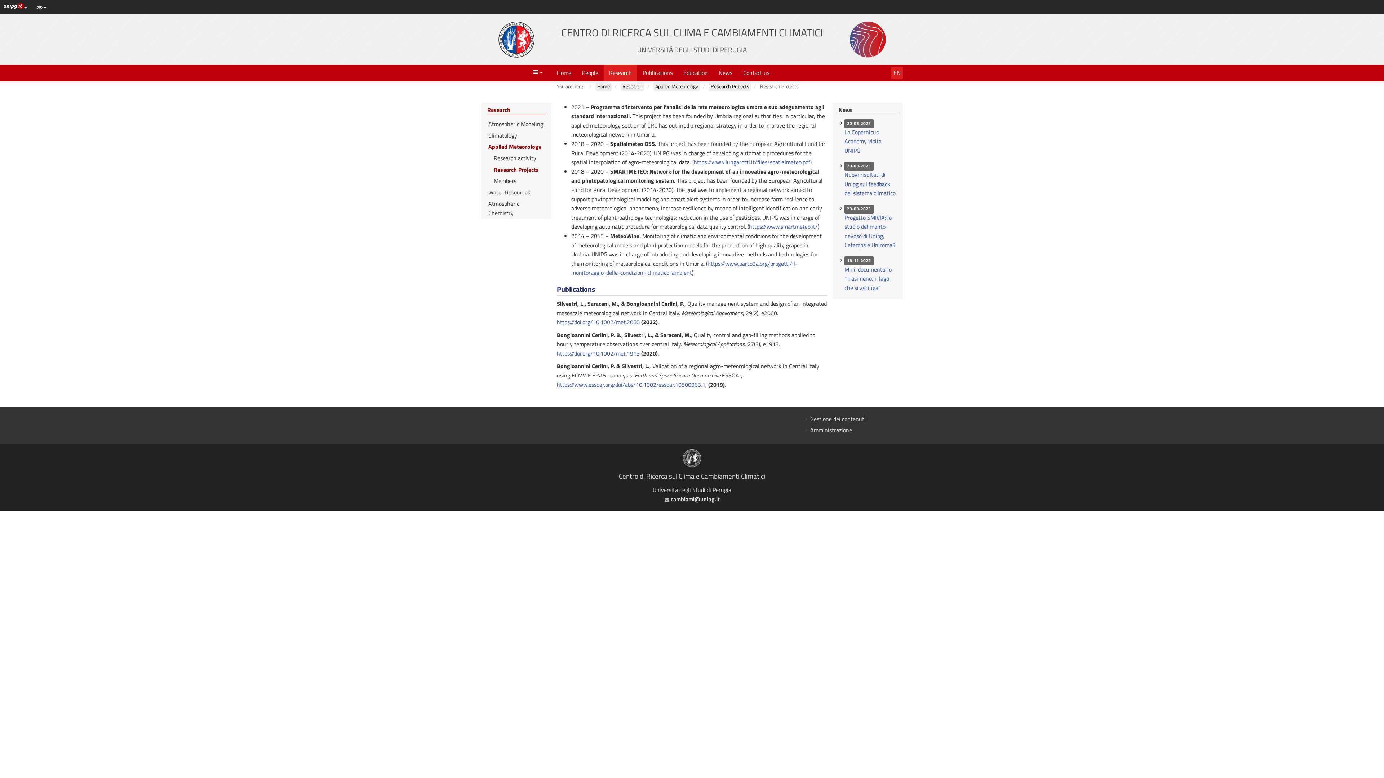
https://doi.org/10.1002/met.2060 (598, 322)
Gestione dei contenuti (838, 419)
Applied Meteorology (514, 146)
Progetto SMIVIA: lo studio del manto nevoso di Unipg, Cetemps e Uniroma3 (870, 231)
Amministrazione (831, 430)
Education (695, 72)
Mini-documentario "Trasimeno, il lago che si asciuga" (868, 278)
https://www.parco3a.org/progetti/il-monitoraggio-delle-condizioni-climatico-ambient (684, 268)
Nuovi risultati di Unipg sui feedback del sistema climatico (870, 183)
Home (564, 72)
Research (620, 72)
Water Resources (509, 192)
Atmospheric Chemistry (503, 208)
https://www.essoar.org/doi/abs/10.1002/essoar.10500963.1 (631, 384)
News (725, 72)
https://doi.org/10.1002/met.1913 (598, 353)
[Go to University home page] (516, 40)
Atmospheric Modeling (515, 124)
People (590, 72)
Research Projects (516, 169)
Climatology (502, 135)
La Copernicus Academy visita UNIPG (863, 141)
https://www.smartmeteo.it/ (783, 226)
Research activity (515, 158)
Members (505, 180)
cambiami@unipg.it (694, 499)
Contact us (756, 72)
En (897, 72)
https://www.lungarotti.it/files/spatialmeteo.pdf (752, 162)
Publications (658, 72)
